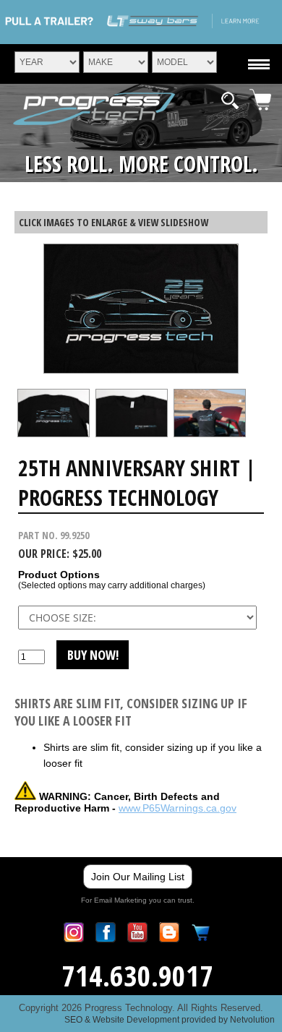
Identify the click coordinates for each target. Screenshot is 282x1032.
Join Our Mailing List (137, 876)
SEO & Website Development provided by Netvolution (169, 1020)
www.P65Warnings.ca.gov (177, 808)
